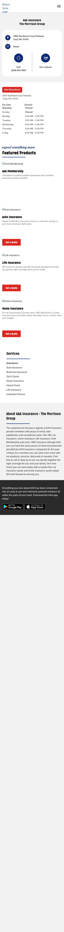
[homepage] (7, 6)
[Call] (18, 58)
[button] (9, 46)
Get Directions (12, 89)
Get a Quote (11, 242)
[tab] (30, 104)
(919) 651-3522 (18, 70)
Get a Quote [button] (45, 67)
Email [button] (16, 46)
